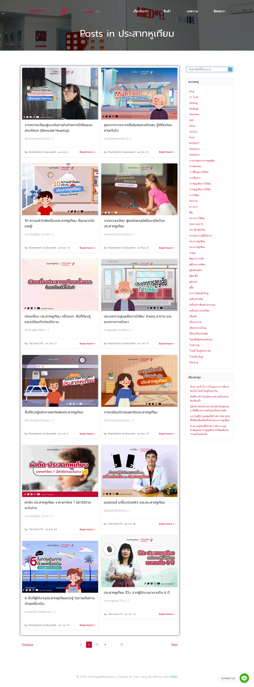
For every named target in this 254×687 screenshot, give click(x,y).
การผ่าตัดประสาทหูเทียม (202, 160)
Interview (194, 114)
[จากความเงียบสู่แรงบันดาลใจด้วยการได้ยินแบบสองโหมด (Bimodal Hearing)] (60, 93)
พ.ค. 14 (66, 247)
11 (122, 644)
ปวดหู (192, 252)
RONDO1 (194, 143)
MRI (191, 120)
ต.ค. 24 (53, 529)
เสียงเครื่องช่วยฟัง (198, 333)
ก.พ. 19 (145, 343)
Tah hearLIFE (36, 343)
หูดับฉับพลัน (195, 270)
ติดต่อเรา (219, 11)
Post (191, 137)
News (192, 125)
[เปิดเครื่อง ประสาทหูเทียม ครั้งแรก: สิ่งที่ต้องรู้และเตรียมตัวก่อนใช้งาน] (60, 285)
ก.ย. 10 (65, 625)
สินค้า (167, 11)
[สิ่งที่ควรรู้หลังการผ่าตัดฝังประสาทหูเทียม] (60, 380)
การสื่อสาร (195, 177)
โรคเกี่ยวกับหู (196, 356)
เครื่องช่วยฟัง (196, 299)
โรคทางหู (194, 345)
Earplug (193, 103)
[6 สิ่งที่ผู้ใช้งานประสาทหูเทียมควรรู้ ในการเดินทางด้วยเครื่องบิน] (60, 566)
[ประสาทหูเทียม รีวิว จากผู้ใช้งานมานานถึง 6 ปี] (139, 561)
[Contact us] (244, 678)
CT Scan (193, 97)
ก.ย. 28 (131, 523)
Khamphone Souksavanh (42, 152)
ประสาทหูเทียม (197, 241)
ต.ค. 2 (65, 152)
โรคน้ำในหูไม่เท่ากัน (200, 350)
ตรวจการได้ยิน (197, 218)
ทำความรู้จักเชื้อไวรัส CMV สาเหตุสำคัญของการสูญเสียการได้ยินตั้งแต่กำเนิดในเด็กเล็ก (209, 430)
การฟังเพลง (195, 166)
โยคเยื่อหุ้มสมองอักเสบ (201, 339)
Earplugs (194, 108)
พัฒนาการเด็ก (196, 258)
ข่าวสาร (193, 206)
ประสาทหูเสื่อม (197, 247)
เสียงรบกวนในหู (197, 327)
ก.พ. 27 (53, 343)
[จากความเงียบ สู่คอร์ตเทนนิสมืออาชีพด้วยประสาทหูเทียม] (139, 189)
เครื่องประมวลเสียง (199, 310)
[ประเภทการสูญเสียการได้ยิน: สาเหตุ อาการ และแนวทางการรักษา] (139, 285)
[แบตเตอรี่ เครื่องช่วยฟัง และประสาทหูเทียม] (139, 471)
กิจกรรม (193, 200)
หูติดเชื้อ (193, 275)
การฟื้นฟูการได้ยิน (199, 172)
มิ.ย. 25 (145, 152)
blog (191, 91)
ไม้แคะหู (193, 362)
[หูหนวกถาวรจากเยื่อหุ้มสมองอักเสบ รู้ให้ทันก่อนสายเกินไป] (139, 93)
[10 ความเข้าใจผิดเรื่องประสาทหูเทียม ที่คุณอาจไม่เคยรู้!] (60, 189)
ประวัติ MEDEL (197, 229)
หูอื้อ (191, 287)
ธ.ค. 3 (65, 433)
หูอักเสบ (193, 281)
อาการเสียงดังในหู (198, 293)
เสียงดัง (193, 316)
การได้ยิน (194, 195)
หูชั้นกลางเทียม (197, 264)
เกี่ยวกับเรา (140, 11)
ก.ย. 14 (131, 614)
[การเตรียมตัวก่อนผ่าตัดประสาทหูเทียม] (139, 380)
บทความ (192, 11)
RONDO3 (194, 154)
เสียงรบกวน (195, 322)
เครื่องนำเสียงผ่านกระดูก (202, 304)
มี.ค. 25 (145, 247)
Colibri (173, 677)
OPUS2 (193, 131)
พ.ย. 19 (145, 433)
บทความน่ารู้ (196, 224)
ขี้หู (190, 212)
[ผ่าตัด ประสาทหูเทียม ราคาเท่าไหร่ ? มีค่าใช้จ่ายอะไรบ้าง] (60, 471)
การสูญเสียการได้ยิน (200, 183)
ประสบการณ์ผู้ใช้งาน (200, 235)
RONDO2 (194, 149)
